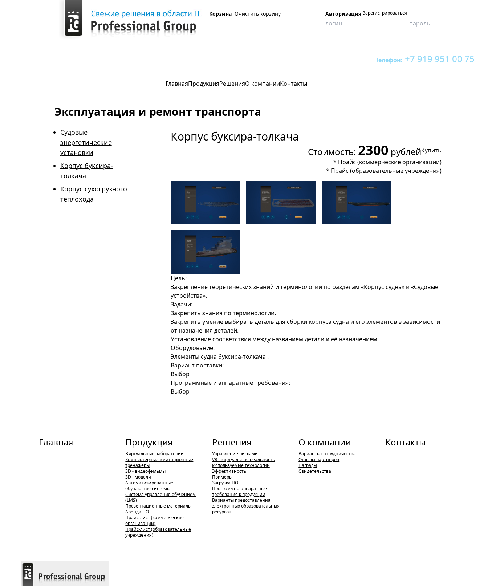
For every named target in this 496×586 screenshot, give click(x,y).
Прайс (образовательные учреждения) (386, 171)
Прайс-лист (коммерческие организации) (154, 520)
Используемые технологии (241, 465)
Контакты (405, 442)
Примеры (222, 477)
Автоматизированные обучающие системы (149, 486)
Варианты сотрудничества (327, 454)
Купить (431, 150)
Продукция (60, 59)
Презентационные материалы (158, 506)
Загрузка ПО (225, 483)
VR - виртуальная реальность (243, 459)
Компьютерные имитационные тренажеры (159, 462)
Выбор (180, 374)
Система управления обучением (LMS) (160, 497)
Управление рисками (235, 454)
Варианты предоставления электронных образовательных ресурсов (245, 506)
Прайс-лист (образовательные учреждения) (158, 532)
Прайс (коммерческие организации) (390, 162)
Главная (56, 442)
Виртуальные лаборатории (107, 59)
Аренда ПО (137, 512)
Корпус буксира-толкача (250, 59)
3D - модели (138, 477)
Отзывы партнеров (318, 459)
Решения (231, 442)
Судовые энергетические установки (86, 142)
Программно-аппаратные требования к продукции (239, 491)
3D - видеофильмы (145, 471)
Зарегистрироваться (385, 13)
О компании (324, 442)
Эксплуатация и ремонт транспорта (180, 59)
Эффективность (229, 471)
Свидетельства (314, 471)
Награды (307, 465)
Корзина (220, 13)
